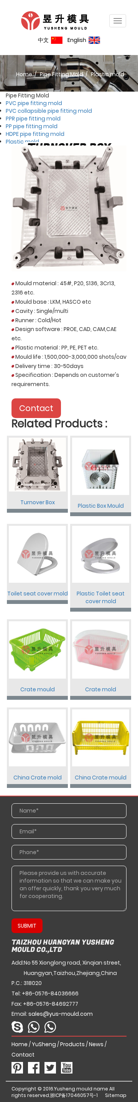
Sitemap (116, 1095)
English (78, 40)
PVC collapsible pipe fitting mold (49, 111)
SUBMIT (27, 926)
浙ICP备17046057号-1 (74, 1095)
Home (24, 74)
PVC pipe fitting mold (34, 103)
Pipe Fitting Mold (61, 74)
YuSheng (44, 1044)
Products (72, 1044)
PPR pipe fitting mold (33, 118)
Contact (36, 408)
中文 (44, 40)
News (96, 1044)
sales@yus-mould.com (60, 1014)
